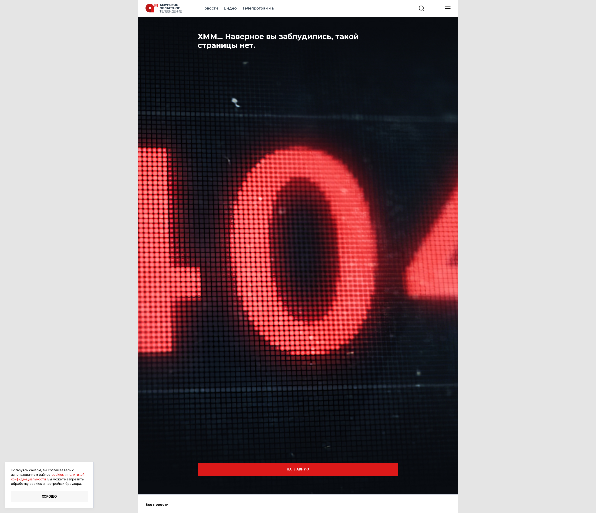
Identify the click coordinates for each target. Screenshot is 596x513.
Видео (230, 8)
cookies (57, 474)
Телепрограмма (258, 8)
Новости (209, 8)
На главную (298, 469)
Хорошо (49, 496)
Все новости (157, 504)
